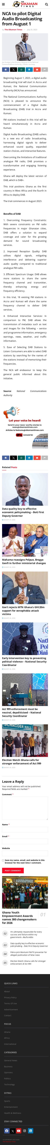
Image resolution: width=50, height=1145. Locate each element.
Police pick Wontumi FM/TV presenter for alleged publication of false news (28, 953)
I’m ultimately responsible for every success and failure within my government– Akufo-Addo (26, 934)
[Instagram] (24, 1130)
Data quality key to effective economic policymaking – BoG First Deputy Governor (23, 512)
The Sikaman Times (13, 29)
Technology (9, 1084)
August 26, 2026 (9, 567)
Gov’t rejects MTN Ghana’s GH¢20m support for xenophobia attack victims (23, 610)
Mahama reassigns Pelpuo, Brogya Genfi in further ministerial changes (24, 561)
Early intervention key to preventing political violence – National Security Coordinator (24, 661)
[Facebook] (6, 1130)
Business (8, 1066)
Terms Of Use (10, 1003)
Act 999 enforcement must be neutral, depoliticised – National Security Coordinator (21, 712)
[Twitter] (12, 1131)
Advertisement (11, 1009)
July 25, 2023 (32, 29)
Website (6, 848)
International (10, 1044)
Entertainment (11, 1107)
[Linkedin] (30, 1130)
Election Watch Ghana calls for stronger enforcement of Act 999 (21, 761)
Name (6, 824)
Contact (7, 1015)
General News (10, 1060)
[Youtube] (18, 1130)
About (7, 991)
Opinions (8, 1072)
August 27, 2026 (9, 520)
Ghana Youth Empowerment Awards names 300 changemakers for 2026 (19, 918)
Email (5, 836)
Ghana (7, 1032)
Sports (7, 1101)
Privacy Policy (10, 997)
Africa (7, 1038)
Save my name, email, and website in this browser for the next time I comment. (25, 861)
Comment (8, 794)
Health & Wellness (12, 1113)
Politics (7, 1078)
